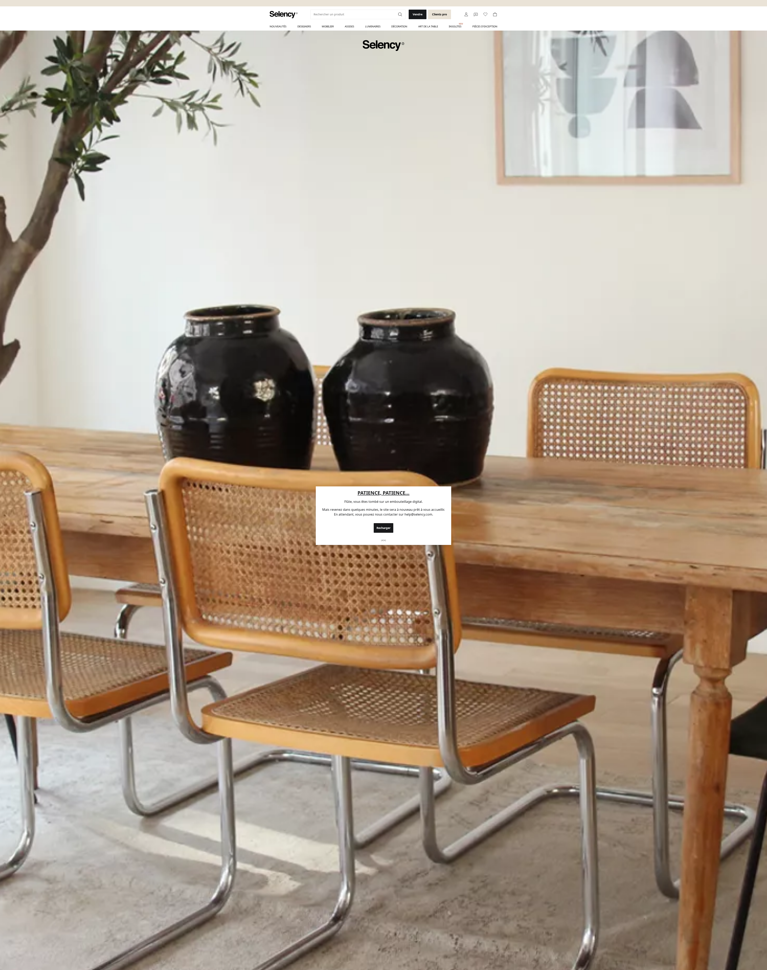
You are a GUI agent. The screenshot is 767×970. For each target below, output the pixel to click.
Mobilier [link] (328, 26)
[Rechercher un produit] (400, 14)
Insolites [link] (455, 25)
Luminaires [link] (373, 26)
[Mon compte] (466, 14)
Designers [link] (304, 26)
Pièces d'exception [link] (484, 26)
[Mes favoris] (485, 14)
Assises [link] (349, 26)
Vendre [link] (417, 14)
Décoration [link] (399, 26)
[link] (284, 14)
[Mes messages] (475, 14)
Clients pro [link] (439, 14)
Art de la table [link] (428, 26)
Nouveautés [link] (278, 26)
